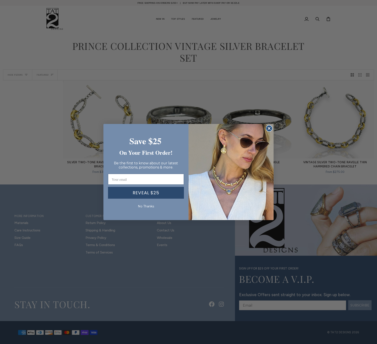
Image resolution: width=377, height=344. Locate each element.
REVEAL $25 (146, 193)
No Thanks (146, 206)
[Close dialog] (269, 128)
